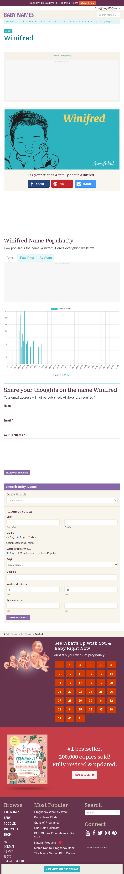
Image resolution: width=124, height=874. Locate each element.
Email (7, 420)
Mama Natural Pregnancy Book (54, 848)
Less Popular (48, 553)
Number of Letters (16, 584)
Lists (100, 21)
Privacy (8, 851)
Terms (7, 856)
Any (12, 537)
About (7, 842)
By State (46, 257)
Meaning (11, 571)
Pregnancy (12, 812)
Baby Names (19, 15)
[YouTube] (87, 834)
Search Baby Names (18, 617)
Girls (34, 537)
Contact (9, 846)
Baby (7, 817)
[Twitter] (100, 834)
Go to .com (106, 8)
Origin (9, 559)
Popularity (67, 55)
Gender (10, 533)
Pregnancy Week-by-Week (51, 812)
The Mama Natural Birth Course (54, 853)
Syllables (14, 600)
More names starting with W (61, 869)
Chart (10, 257)
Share (56, 55)
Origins (109, 21)
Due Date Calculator (47, 828)
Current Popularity (19, 548)
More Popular (27, 553)
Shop (7, 834)
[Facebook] (93, 834)
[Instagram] (107, 834)
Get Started (11, 21)
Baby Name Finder (46, 817)
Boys (23, 537)
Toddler (10, 823)
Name (7, 405)
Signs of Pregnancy (46, 822)
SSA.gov (66, 374)
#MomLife (11, 829)
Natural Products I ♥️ (48, 842)
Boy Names (26, 633)
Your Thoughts (14, 435)
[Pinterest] (114, 834)
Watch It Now (87, 2)
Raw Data (27, 257)
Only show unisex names (22, 542)
